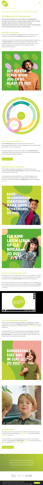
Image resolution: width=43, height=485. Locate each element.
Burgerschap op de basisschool (16, 11)
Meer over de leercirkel (7, 159)
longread (26, 440)
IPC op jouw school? (5, 11)
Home (3, 8)
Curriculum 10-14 (16, 442)
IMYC (23, 442)
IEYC (5, 442)
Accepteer (37, 482)
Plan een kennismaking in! (8, 447)
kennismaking (5, 435)
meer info (4, 181)
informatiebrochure (23, 433)
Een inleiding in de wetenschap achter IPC (30, 11)
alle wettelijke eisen (32, 325)
